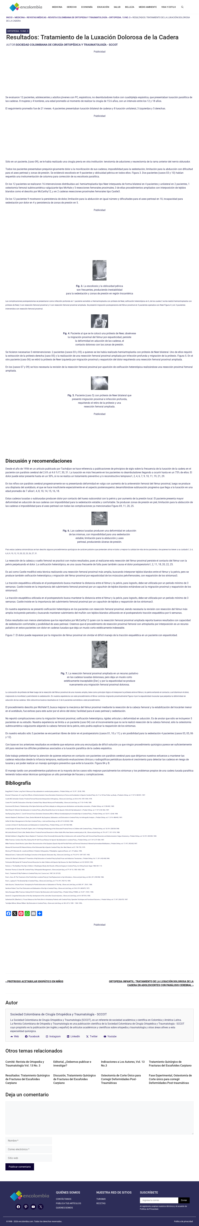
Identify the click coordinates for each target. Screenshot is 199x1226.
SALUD (117, 7)
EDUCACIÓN (103, 7)
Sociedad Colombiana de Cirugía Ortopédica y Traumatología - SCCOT (67, 44)
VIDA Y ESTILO (168, 7)
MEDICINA (57, 7)
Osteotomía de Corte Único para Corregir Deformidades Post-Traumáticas (121, 1079)
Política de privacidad (183, 1221)
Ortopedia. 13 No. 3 (119, 17)
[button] (182, 7)
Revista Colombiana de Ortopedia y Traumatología (77, 17)
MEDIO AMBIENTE (148, 7)
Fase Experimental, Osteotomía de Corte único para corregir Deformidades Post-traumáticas (170, 1079)
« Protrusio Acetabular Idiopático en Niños (34, 981)
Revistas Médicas (36, 17)
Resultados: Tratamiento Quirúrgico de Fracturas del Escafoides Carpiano (27, 1079)
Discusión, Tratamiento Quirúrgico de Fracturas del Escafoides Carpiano (74, 1079)
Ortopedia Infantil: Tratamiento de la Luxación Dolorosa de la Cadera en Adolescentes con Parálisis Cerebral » (151, 983)
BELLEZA (129, 7)
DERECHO (72, 7)
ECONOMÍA (87, 7)
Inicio (9, 17)
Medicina (20, 17)
